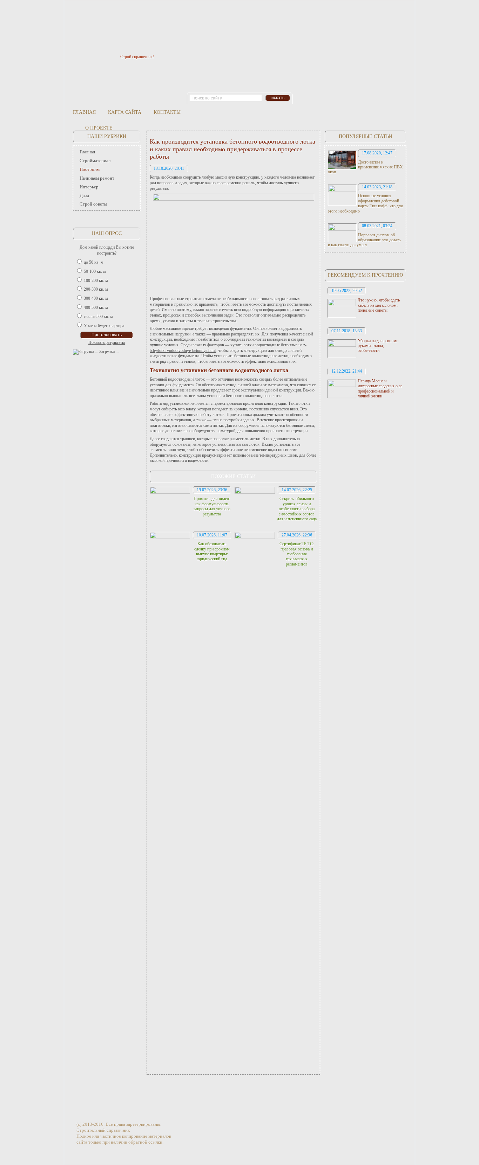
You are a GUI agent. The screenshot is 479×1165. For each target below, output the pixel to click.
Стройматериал (95, 160)
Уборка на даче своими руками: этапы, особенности (378, 345)
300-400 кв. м (96, 298)
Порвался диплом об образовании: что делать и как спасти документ (364, 240)
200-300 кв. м (96, 289)
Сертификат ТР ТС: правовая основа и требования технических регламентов (296, 554)
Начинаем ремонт (97, 178)
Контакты (167, 112)
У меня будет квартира (104, 325)
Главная (84, 112)
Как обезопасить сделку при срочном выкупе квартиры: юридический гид (212, 551)
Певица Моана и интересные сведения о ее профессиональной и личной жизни (380, 388)
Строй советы (93, 204)
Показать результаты (106, 342)
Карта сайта (124, 112)
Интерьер (89, 186)
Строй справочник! (137, 56)
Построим (90, 169)
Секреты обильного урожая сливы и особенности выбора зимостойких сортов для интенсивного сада (297, 508)
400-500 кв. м (96, 307)
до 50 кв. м (93, 262)
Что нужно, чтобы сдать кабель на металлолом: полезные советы (379, 305)
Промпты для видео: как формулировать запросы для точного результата (212, 506)
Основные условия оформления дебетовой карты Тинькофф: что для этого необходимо (365, 203)
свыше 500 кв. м (98, 316)
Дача (84, 195)
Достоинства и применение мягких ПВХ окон (365, 167)
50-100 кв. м (95, 271)
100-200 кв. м (96, 280)
